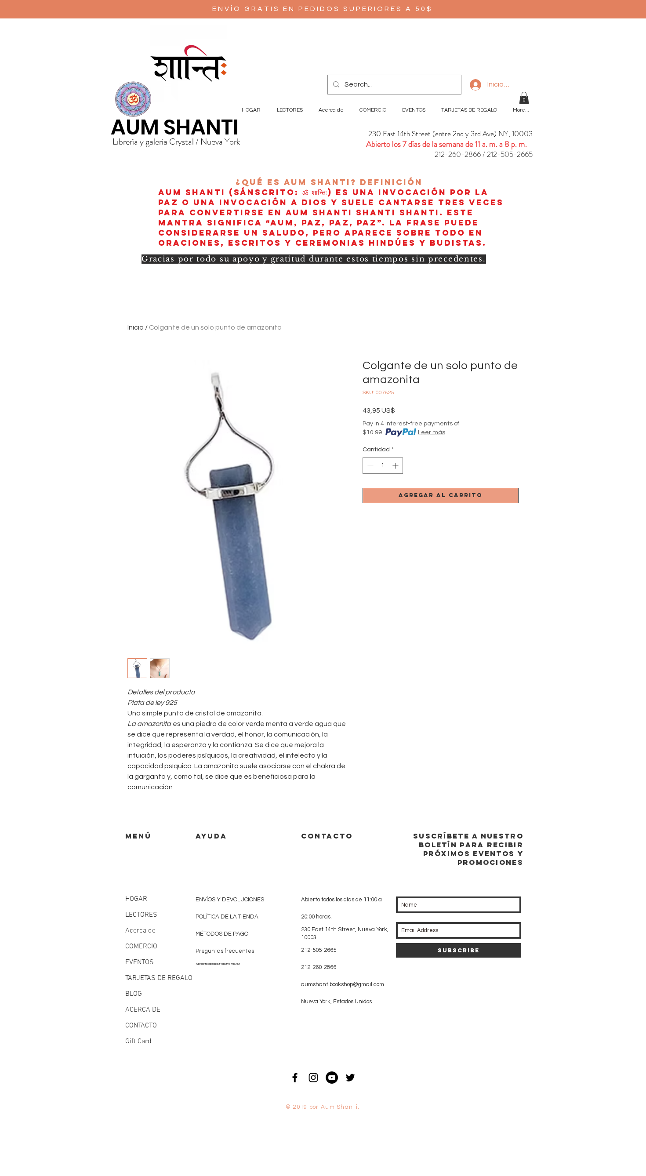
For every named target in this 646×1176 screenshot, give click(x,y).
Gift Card (138, 1041)
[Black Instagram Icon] (313, 1077)
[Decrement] (369, 465)
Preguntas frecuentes (225, 951)
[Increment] (396, 465)
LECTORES (141, 915)
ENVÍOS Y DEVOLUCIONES (230, 900)
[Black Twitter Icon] (350, 1077)
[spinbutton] (383, 465)
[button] (524, 98)
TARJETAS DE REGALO (158, 978)
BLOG (133, 994)
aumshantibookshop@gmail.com (342, 984)
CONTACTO (141, 1025)
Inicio (135, 327)
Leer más (431, 432)
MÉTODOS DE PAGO (222, 934)
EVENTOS (139, 962)
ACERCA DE (142, 1009)
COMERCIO (141, 946)
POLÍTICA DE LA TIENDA (227, 917)
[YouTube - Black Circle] (332, 1077)
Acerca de (140, 930)
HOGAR (136, 899)
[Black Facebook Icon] (295, 1077)
